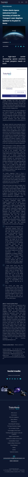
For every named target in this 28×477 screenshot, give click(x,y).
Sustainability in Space (14, 441)
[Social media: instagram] (12, 378)
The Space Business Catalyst (14, 426)
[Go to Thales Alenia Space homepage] (4, 2)
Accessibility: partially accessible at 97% (12, 471)
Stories (14, 449)
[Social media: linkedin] (24, 46)
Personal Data (22, 470)
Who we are (14, 413)
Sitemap (22, 471)
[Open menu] (26, 2)
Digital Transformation (14, 436)
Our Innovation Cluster (14, 428)
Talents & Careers (14, 452)
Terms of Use (15, 470)
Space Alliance (14, 419)
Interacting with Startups (14, 424)
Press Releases (14, 445)
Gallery (14, 447)
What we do (14, 421)
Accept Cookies (14, 95)
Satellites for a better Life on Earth (14, 438)
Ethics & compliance (14, 417)
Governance (14, 415)
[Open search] (19, 2)
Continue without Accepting (21, 69)
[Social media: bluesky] (21, 46)
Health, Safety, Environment (14, 443)
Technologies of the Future (14, 430)
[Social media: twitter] (18, 46)
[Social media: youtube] (20, 378)
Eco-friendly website (7, 470)
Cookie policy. (9, 88)
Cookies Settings (20, 92)
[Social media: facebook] (15, 46)
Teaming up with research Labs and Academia (14, 433)
